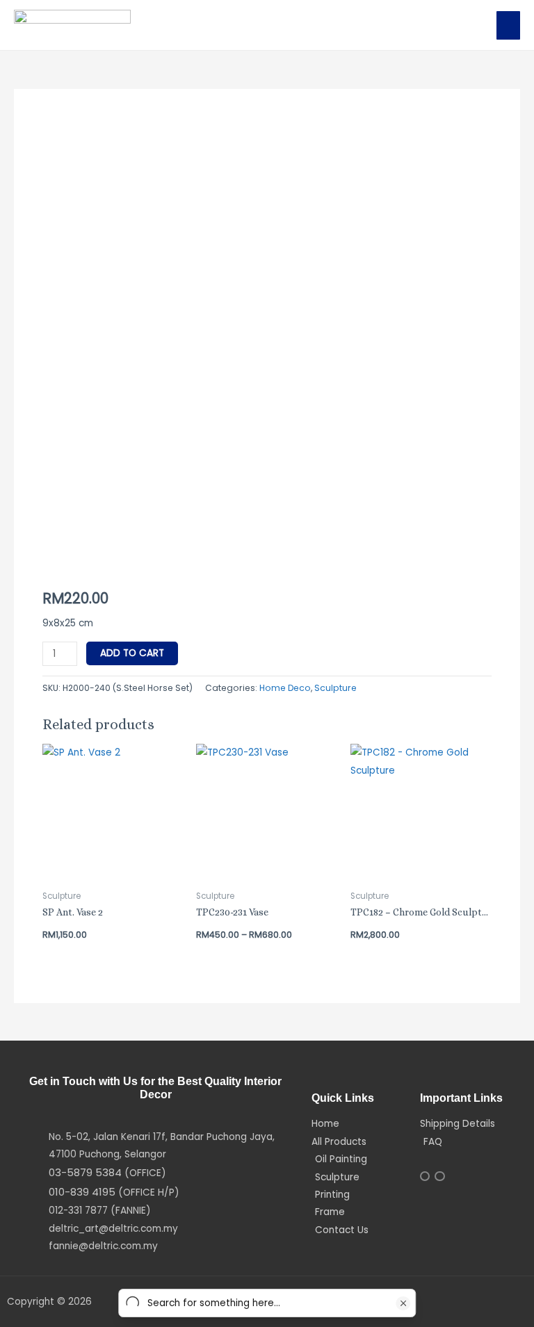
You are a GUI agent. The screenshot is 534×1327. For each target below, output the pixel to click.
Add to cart (132, 653)
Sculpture (335, 688)
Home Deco (285, 688)
